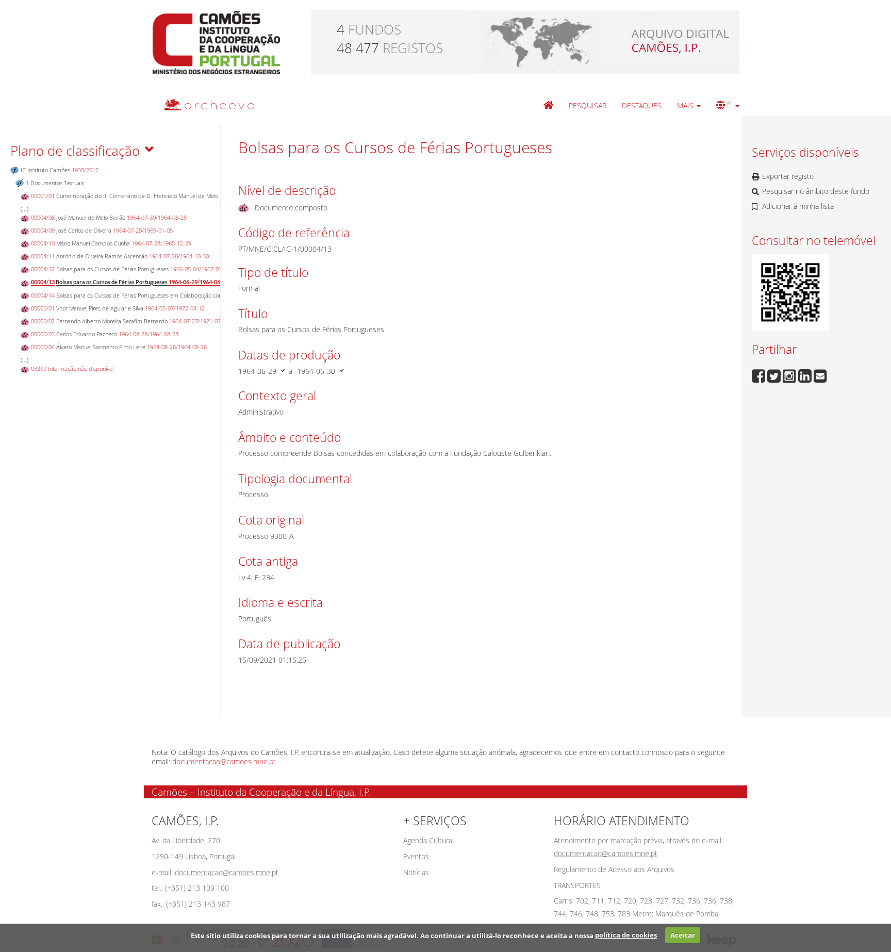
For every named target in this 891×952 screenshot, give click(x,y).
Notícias (416, 872)
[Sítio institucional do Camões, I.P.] (216, 41)
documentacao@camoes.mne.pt (224, 761)
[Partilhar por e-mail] (820, 375)
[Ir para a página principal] (203, 104)
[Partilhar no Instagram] (790, 375)
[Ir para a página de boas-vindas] (548, 105)
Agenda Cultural (428, 840)
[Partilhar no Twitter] (775, 375)
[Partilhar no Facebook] (759, 375)
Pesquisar (587, 105)
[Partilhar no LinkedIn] (806, 375)
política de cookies (626, 935)
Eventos (416, 856)
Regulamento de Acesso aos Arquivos (614, 869)
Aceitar (682, 935)
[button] (688, 105)
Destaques (642, 105)
